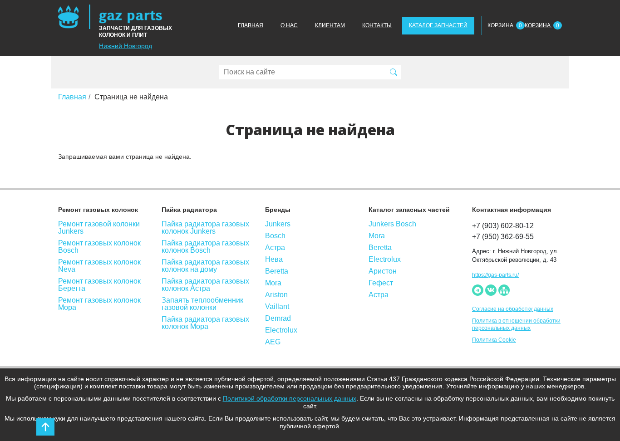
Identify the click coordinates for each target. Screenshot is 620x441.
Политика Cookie (494, 340)
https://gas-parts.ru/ (495, 275)
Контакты (377, 25)
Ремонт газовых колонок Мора (99, 304)
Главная (250, 25)
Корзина (542, 25)
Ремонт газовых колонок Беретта (99, 285)
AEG (272, 342)
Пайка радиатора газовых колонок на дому (205, 266)
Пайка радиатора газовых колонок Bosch (205, 247)
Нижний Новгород (125, 45)
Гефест (381, 283)
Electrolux (281, 330)
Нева (274, 259)
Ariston (276, 295)
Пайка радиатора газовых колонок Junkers (205, 227)
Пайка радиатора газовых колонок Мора (205, 323)
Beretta (276, 271)
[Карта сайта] (504, 290)
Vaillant (277, 306)
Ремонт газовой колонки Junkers (99, 227)
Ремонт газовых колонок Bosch (99, 247)
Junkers (277, 224)
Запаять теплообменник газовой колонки (202, 304)
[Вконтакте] (491, 290)
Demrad (278, 318)
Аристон (383, 271)
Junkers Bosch (392, 224)
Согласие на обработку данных (512, 309)
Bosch (275, 236)
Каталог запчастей (438, 25)
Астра (275, 247)
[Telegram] (477, 290)
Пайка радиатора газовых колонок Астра (205, 285)
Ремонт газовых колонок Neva (99, 266)
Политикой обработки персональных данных (289, 398)
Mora (273, 283)
